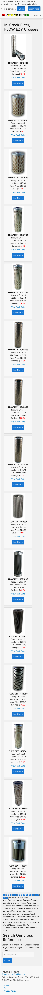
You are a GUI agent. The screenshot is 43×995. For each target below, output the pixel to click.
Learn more (34, 9)
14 (35, 895)
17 (7, 897)
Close (21, 9)
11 (27, 895)
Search (7, 961)
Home (6, 985)
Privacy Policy (10, 991)
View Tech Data (18, 78)
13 (32, 895)
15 (38, 895)
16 (4, 897)
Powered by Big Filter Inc (13, 974)
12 (30, 895)
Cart (6, 988)
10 (24, 895)
